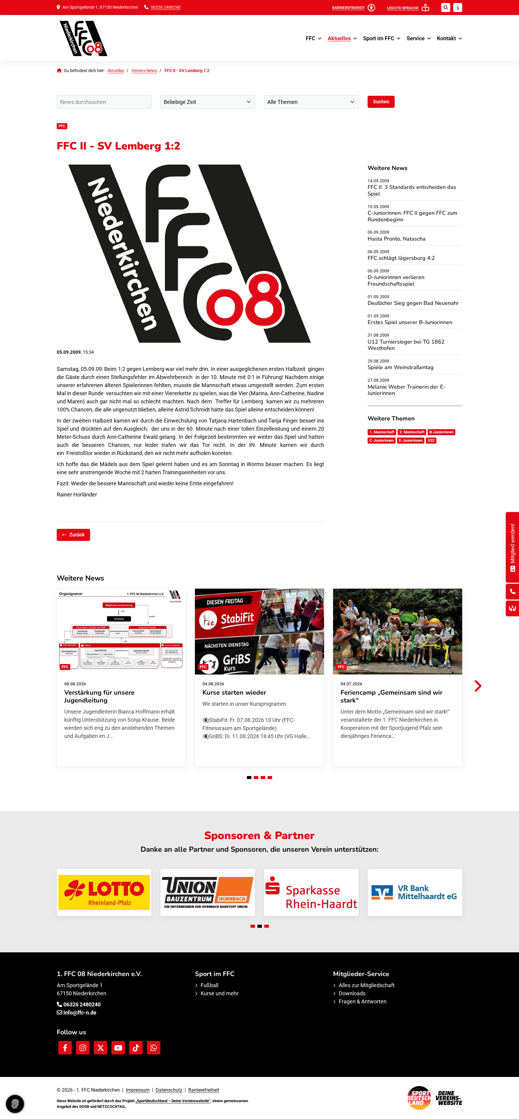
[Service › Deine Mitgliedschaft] (512, 568)
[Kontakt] (512, 591)
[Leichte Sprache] (425, 7)
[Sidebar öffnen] (457, 7)
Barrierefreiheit (203, 1090)
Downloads (352, 993)
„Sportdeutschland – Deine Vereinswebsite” (173, 1101)
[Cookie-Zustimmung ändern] (15, 1104)
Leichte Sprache (403, 8)
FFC (310, 38)
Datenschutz (169, 1090)
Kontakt (446, 38)
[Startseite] (102, 38)
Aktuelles (339, 38)
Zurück (77, 535)
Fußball (209, 985)
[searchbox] (104, 102)
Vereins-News (144, 70)
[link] (121, 677)
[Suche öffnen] (445, 7)
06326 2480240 (166, 7)
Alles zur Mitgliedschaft (367, 985)
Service (416, 38)
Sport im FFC (378, 38)
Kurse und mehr (219, 993)
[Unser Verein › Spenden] (512, 608)
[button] (249, 777)
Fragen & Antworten (363, 1001)
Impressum (138, 1090)
